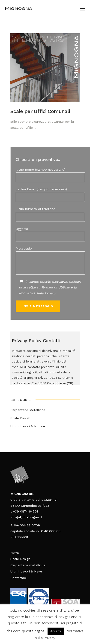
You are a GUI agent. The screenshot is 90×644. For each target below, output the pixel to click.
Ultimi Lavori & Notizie (27, 426)
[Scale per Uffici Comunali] (45, 67)
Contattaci (18, 578)
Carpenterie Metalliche (27, 410)
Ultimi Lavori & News (26, 571)
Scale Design (20, 418)
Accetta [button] (56, 631)
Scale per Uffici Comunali (40, 111)
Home (15, 552)
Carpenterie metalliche (27, 565)
